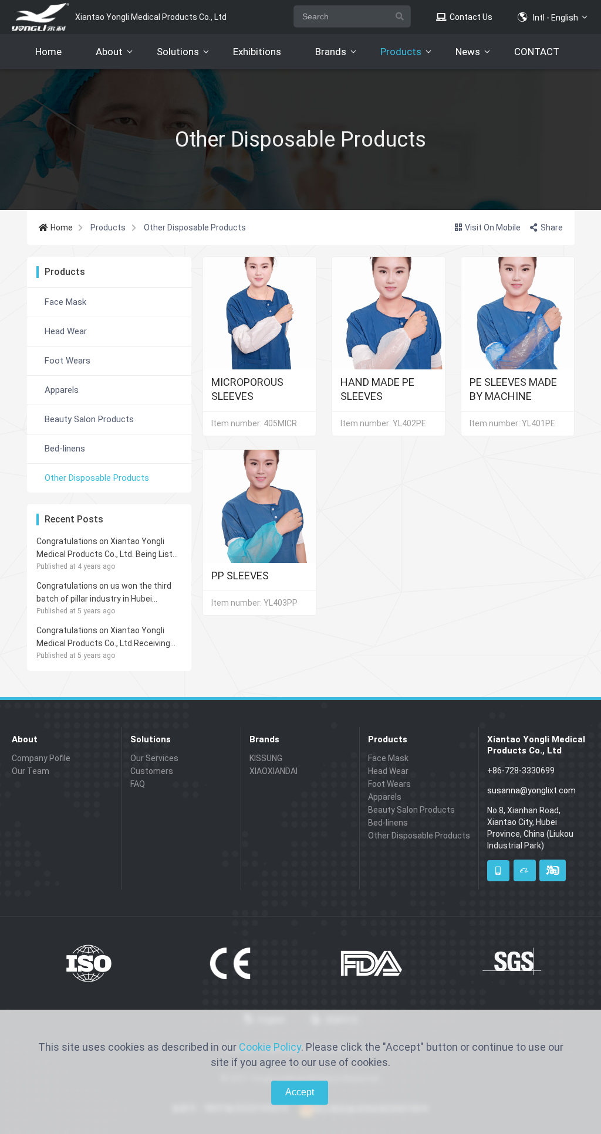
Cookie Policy (270, 1047)
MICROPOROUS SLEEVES (247, 389)
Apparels (62, 390)
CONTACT (536, 51)
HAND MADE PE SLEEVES (377, 389)
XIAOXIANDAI (273, 771)
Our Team (30, 771)
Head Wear (66, 331)
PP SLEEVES (240, 575)
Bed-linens (65, 448)
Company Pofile (41, 758)
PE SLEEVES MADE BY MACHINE (513, 389)
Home (48, 51)
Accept (299, 1092)
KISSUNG (265, 758)
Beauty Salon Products (89, 419)
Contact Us (470, 17)
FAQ (137, 784)
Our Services (154, 758)
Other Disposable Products (97, 478)
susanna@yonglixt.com (531, 790)
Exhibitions (257, 51)
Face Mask (65, 302)
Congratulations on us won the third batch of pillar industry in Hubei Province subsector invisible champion (108, 593)
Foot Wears (67, 360)
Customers (151, 771)
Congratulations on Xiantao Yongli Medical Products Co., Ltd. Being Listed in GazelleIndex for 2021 (109, 549)
